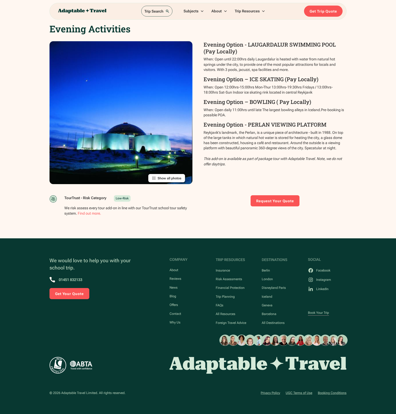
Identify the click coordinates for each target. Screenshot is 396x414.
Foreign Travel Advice (231, 323)
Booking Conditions (332, 393)
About (174, 270)
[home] (82, 11)
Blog (173, 296)
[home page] (258, 365)
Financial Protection (230, 288)
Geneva (267, 305)
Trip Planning (225, 297)
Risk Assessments (229, 279)
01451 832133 (70, 280)
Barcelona (269, 314)
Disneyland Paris (274, 288)
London (267, 279)
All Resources (225, 314)
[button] (194, 11)
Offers (174, 305)
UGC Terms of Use (299, 393)
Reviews (175, 279)
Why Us (175, 322)
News (174, 287)
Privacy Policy (270, 393)
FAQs (219, 305)
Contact (175, 314)
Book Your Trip (318, 313)
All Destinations (273, 323)
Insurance (223, 270)
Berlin (266, 270)
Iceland (267, 297)
